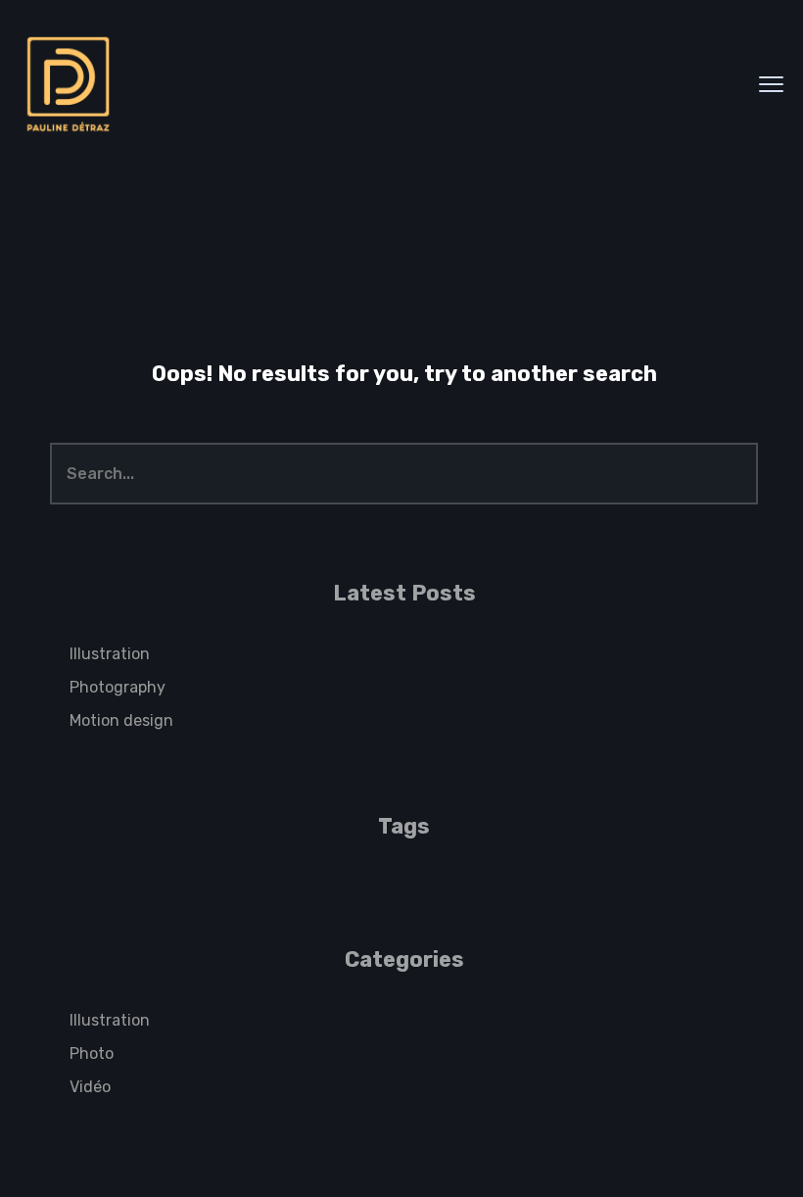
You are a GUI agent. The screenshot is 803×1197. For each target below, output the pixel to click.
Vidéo (90, 1086)
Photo (92, 1053)
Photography (117, 687)
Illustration (110, 654)
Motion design (121, 720)
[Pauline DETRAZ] (69, 84)
